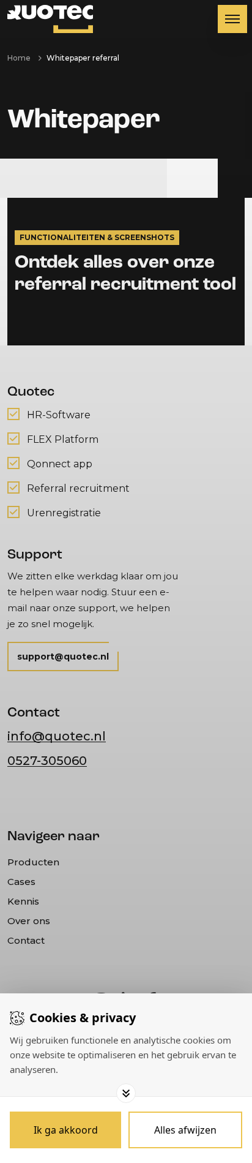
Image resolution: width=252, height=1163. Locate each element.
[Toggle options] (126, 1093)
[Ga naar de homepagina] (50, 19)
